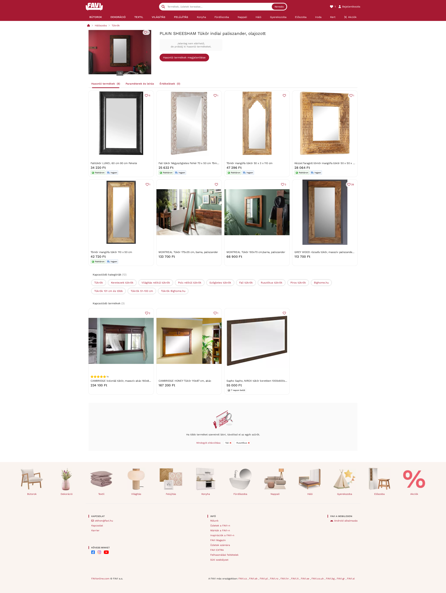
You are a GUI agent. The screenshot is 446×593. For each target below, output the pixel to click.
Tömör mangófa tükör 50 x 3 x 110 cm (249, 163)
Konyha (205, 494)
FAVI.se (305, 578)
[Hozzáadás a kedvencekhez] (284, 95)
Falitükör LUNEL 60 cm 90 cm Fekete (114, 163)
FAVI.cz (243, 578)
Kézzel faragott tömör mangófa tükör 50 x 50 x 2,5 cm (327, 163)
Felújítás (171, 494)
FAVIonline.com (100, 578)
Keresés (279, 6)
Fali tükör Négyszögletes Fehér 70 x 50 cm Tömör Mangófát (195, 163)
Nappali (275, 494)
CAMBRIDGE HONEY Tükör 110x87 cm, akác (185, 380)
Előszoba (379, 494)
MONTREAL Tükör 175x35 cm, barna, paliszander (188, 252)
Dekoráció (66, 494)
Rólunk (214, 520)
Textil (101, 494)
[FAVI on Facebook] (93, 552)
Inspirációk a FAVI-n (222, 535)
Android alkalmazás (345, 520)
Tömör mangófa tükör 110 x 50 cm (111, 252)
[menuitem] (95, 17)
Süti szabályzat (219, 559)
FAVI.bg (330, 578)
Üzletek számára (220, 545)
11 (149, 95)
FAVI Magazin (218, 540)
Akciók (414, 494)
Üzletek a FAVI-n (220, 525)
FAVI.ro (274, 578)
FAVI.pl (264, 578)
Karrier (95, 530)
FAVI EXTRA (217, 550)
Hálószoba (101, 25)
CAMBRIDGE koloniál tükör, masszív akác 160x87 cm (123, 380)
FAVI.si (351, 578)
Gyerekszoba (344, 494)
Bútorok (32, 494)
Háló (310, 494)
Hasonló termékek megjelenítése (184, 57)
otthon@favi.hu (104, 520)
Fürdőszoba (240, 494)
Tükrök (116, 25)
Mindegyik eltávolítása (208, 442)
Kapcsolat (97, 525)
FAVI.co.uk (318, 578)
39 (352, 184)
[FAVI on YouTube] (106, 552)
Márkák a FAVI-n (220, 530)
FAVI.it (295, 578)
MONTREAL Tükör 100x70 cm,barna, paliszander (255, 252)
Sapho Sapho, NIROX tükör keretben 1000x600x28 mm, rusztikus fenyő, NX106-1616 (277, 380)
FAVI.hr (285, 578)
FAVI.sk (253, 578)
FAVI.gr (341, 578)
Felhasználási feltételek (224, 554)
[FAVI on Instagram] (99, 552)
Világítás (136, 494)
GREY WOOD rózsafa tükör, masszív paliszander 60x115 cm (330, 252)
